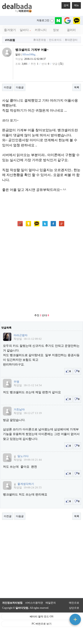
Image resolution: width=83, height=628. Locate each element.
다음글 (20, 87)
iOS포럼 (10, 40)
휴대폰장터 (71, 40)
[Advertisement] (41, 270)
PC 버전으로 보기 (42, 623)
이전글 (7, 87)
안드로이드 (55, 40)
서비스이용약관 (34, 602)
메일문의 (51, 602)
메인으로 (74, 602)
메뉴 (76, 5)
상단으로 (74, 607)
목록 (76, 87)
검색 (66, 5)
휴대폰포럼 (39, 40)
